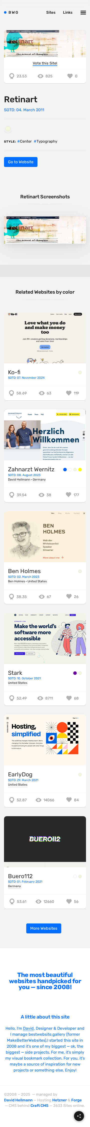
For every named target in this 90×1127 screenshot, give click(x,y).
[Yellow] (80, 470)
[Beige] (8, 129)
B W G (13, 12)
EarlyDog (20, 774)
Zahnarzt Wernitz (31, 469)
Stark (15, 672)
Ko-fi (14, 372)
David (28, 1028)
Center (26, 141)
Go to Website (21, 162)
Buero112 (20, 876)
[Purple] (75, 673)
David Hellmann (19, 479)
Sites (51, 12)
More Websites (43, 928)
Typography (46, 141)
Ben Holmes (24, 571)
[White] (70, 470)
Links (67, 12)
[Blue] (65, 470)
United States (37, 581)
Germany (39, 479)
